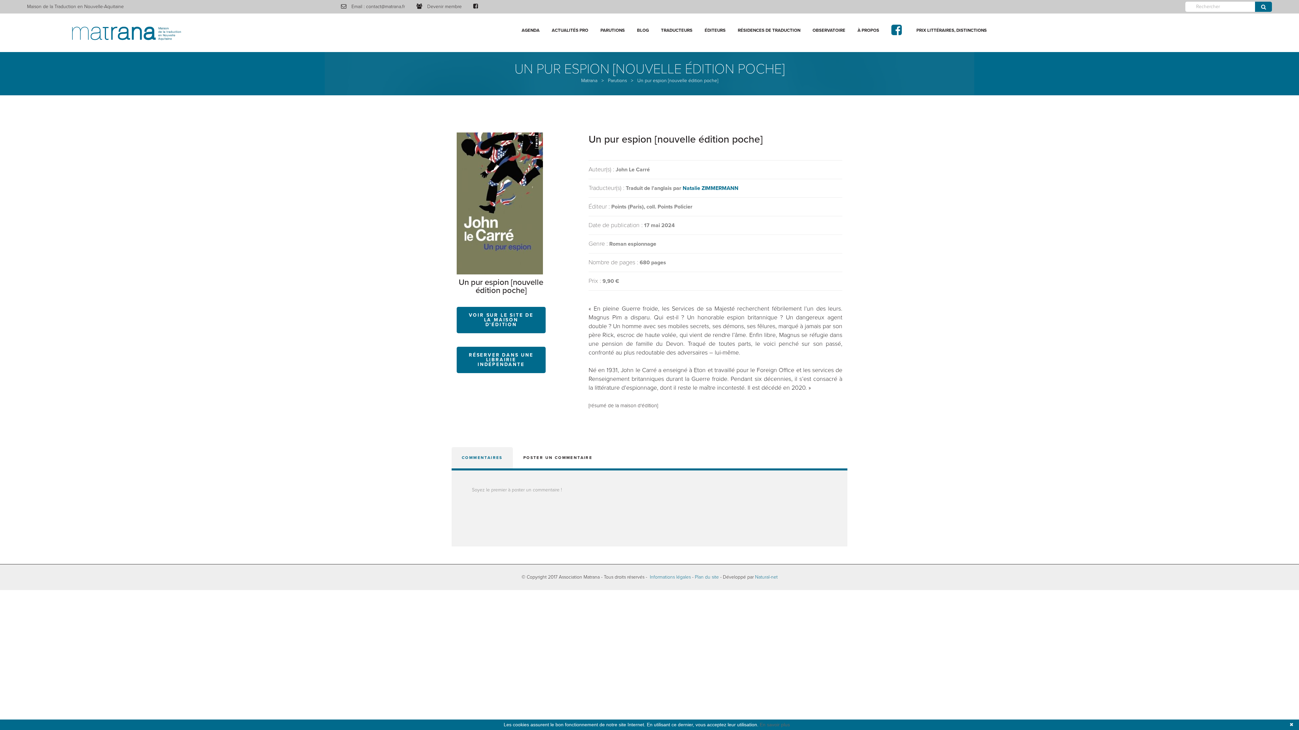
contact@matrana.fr (385, 6)
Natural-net (766, 577)
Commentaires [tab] (482, 457)
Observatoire (829, 30)
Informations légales (670, 577)
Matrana (589, 80)
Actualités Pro (570, 30)
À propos (868, 30)
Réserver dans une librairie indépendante (501, 359)
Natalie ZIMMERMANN (710, 188)
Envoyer (1263, 7)
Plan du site (707, 577)
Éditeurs (715, 30)
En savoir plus (775, 724)
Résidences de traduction (769, 30)
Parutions (612, 30)
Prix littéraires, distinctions (951, 30)
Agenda (531, 30)
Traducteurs (676, 30)
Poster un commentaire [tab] (557, 457)
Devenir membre (444, 6)
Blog (643, 30)
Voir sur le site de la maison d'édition (501, 319)
